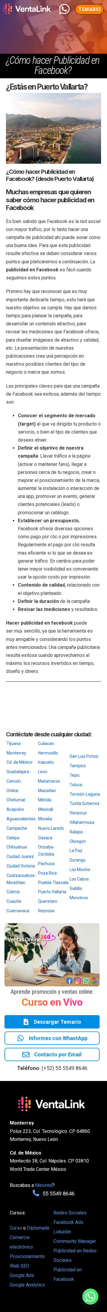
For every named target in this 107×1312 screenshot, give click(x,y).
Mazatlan (47, 790)
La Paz (76, 850)
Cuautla (14, 901)
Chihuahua (17, 847)
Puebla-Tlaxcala (53, 882)
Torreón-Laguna (85, 794)
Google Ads (22, 1275)
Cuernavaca (18, 910)
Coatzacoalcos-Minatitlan (21, 879)
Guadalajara (18, 771)
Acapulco (15, 809)
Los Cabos (79, 879)
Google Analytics (27, 1285)
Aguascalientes (21, 818)
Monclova (79, 897)
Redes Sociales (70, 1213)
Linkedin (62, 1232)
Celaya (13, 837)
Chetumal (16, 799)
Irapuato (46, 762)
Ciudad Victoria (21, 866)
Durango (78, 860)
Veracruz (78, 813)
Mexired (43, 1185)
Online (12, 790)
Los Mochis (80, 869)
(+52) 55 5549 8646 (64, 1068)
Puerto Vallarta (52, 891)
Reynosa (46, 910)
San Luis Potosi (84, 756)
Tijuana (14, 743)
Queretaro (47, 901)
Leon (42, 771)
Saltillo (76, 888)
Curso (16, 1228)
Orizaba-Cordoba (46, 850)
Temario (89, 9)
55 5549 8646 (59, 1193)
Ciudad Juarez (20, 856)
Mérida (44, 799)
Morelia (45, 818)
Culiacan (46, 743)
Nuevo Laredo (51, 828)
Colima (13, 891)
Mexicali (45, 809)
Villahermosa (82, 822)
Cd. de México (19, 762)
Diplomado (38, 1228)
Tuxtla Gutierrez (85, 803)
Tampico (78, 765)
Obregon (78, 841)
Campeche (17, 828)
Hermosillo (48, 753)
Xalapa (76, 831)
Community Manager (75, 1241)
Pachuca (46, 863)
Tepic (75, 775)
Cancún (14, 781)
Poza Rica (47, 873)
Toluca (76, 784)
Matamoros (49, 781)
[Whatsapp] (90, 1297)
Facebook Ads (69, 1222)
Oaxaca (45, 837)
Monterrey (16, 753)
